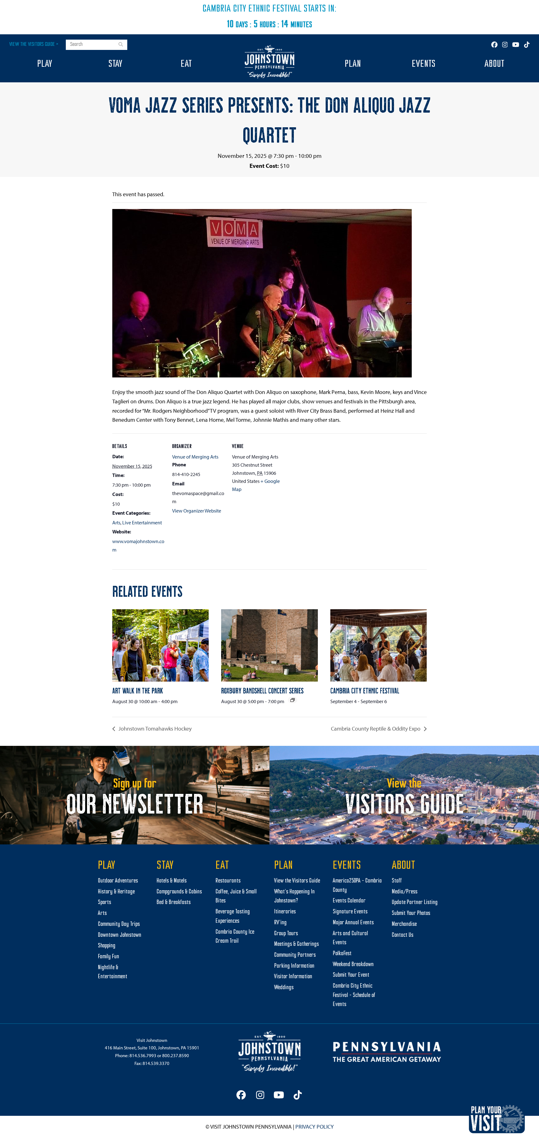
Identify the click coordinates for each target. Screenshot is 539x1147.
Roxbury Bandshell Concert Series (262, 690)
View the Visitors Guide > (33, 44)
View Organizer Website (196, 511)
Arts (116, 522)
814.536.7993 (142, 1055)
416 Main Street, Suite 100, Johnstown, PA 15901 (152, 1048)
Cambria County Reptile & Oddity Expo (376, 728)
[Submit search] (121, 45)
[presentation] (160, 645)
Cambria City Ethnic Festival (252, 9)
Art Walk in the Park (137, 690)
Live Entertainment (142, 522)
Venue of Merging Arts (195, 457)
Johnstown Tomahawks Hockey (154, 728)
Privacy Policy (314, 1126)
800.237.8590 (175, 1055)
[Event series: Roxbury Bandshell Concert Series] (292, 700)
